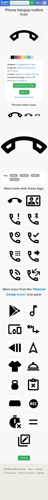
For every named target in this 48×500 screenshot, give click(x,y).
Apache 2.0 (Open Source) (27, 74)
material (14, 179)
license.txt (22, 80)
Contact (38, 469)
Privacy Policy (10, 473)
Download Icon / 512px (24, 85)
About (30, 469)
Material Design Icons (26, 68)
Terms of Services (26, 473)
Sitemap (40, 473)
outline (35, 175)
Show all (24, 458)
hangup (24, 175)
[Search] (31, 3)
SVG (22, 92)
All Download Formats (24, 97)
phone (13, 175)
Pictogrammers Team (26, 64)
